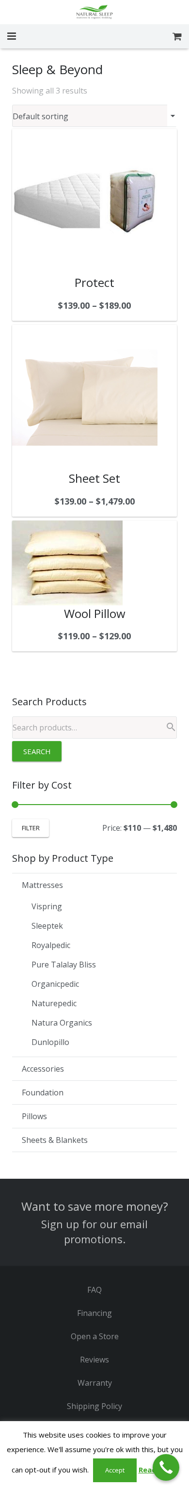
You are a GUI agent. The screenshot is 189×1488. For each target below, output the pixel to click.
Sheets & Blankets (55, 1140)
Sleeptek (47, 925)
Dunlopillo (50, 1042)
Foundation (42, 1092)
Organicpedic (55, 984)
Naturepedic (54, 1003)
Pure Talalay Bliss (64, 964)
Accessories (43, 1068)
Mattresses (42, 885)
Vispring (47, 906)
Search (37, 751)
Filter (31, 827)
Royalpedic (51, 945)
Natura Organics (62, 1022)
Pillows (34, 1116)
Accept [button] (115, 1470)
